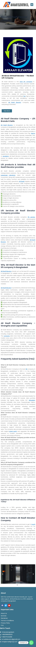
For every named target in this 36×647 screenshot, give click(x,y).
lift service (31, 217)
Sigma (33, 133)
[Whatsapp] (31, 642)
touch (33, 524)
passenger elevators (8, 175)
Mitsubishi (32, 400)
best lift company (26, 81)
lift (26, 369)
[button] (31, 4)
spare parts (13, 431)
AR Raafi (21, 181)
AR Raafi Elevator (14, 102)
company (7, 336)
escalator (6, 156)
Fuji (24, 96)
